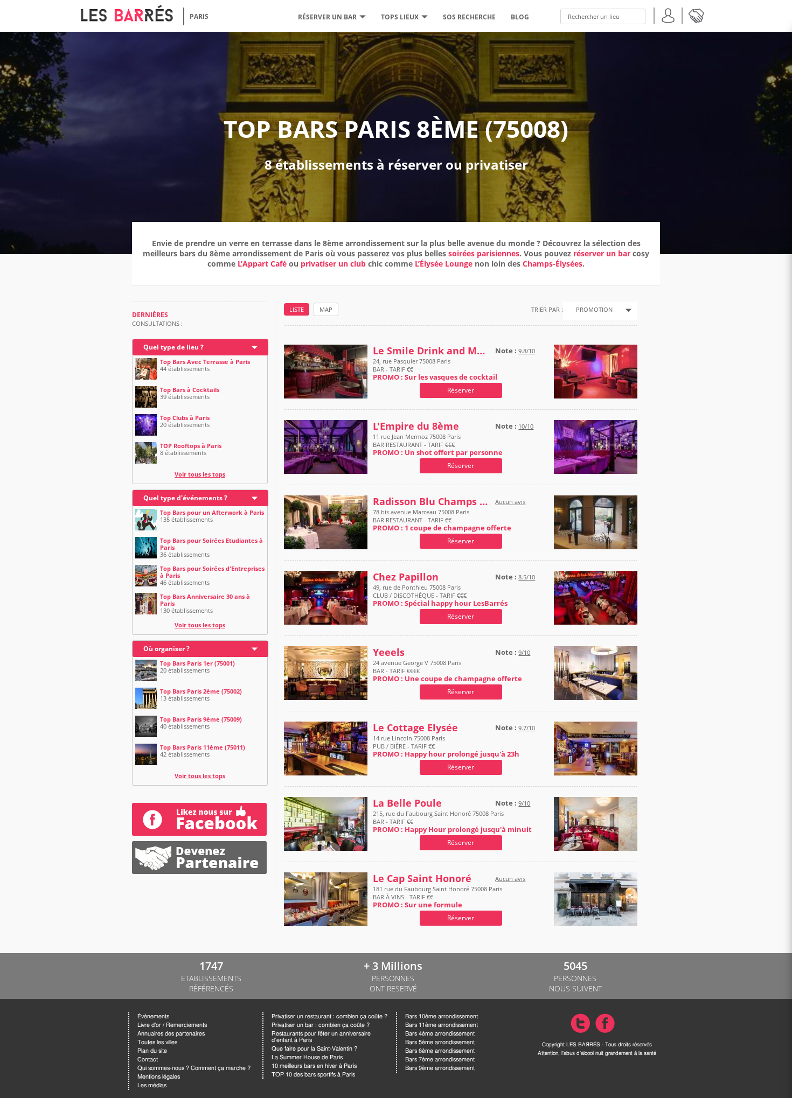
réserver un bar (601, 253)
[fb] (199, 819)
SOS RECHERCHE (469, 17)
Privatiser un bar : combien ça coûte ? (321, 1025)
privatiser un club (333, 263)
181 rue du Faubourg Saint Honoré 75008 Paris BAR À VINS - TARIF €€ (437, 897)
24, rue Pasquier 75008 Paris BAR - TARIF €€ (435, 369)
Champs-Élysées (552, 263)
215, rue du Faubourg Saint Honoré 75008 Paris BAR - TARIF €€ (452, 821)
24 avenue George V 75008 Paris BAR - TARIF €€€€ (447, 671)
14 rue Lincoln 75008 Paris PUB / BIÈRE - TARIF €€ (446, 746)
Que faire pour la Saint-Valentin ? (314, 1049)
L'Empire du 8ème (416, 426)
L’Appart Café (262, 263)
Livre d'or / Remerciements (172, 1025)
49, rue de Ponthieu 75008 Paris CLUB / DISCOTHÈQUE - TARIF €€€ (440, 595)
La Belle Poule (407, 803)
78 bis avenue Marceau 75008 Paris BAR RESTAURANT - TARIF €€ (442, 520)
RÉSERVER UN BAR (327, 17)
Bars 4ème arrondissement (440, 1034)
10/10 (525, 426)
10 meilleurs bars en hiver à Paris (314, 1066)
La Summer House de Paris (307, 1057)
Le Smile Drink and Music (431, 351)
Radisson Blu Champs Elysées (431, 501)
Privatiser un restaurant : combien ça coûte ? (329, 1016)
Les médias (151, 1085)
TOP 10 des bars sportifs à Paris (313, 1075)
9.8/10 (526, 351)
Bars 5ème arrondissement (440, 1042)
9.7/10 (526, 728)
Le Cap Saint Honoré (422, 878)
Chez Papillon (406, 577)
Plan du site (152, 1051)
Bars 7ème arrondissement (440, 1059)
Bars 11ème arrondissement (441, 1025)
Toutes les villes (157, 1042)
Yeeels (389, 652)
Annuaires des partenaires (171, 1034)
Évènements (153, 1016)
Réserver (460, 390)
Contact (147, 1059)
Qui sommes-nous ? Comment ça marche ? (194, 1068)
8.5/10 (526, 577)
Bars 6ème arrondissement (440, 1051)
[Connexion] (668, 14)
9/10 (524, 652)
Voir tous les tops (200, 474)
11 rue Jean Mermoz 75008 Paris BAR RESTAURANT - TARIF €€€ (438, 444)
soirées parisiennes (483, 253)
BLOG (520, 17)
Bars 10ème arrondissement (441, 1016)
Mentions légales (158, 1077)
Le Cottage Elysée (415, 728)
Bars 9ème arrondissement (440, 1068)
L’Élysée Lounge (444, 263)
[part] (199, 845)
